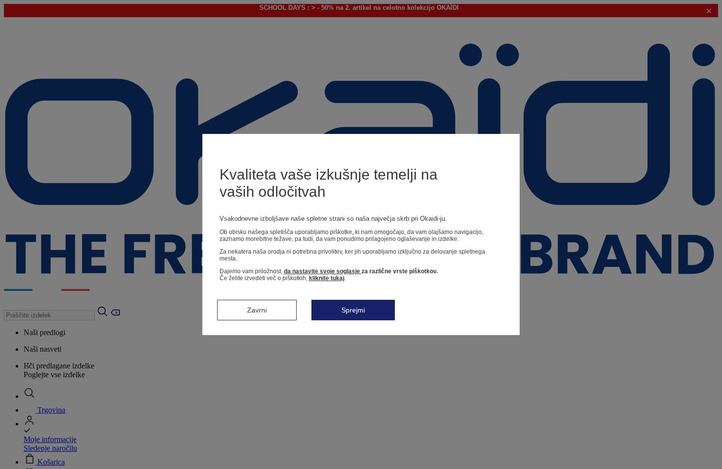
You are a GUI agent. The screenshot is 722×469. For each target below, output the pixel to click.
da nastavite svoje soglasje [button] (322, 271)
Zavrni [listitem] (257, 310)
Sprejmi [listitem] (353, 310)
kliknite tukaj (326, 278)
